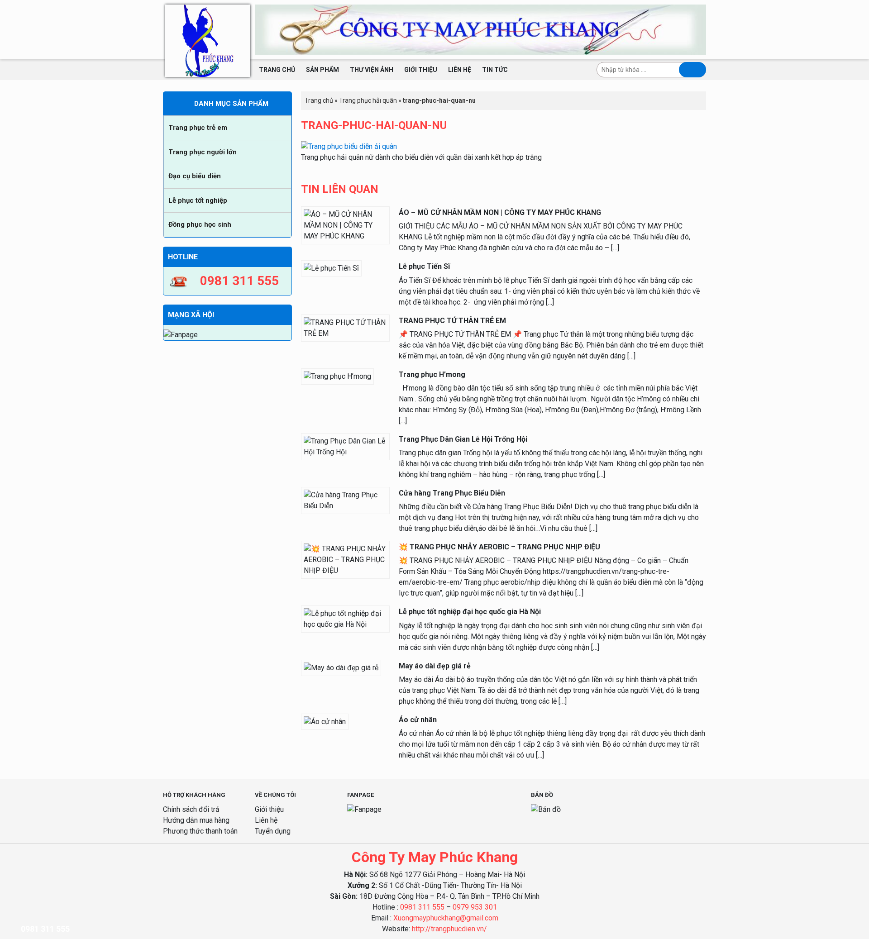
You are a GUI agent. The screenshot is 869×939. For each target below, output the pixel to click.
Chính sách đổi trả (191, 809)
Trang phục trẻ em (197, 128)
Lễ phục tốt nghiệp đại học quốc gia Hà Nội (470, 611)
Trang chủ (277, 69)
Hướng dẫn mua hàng (196, 820)
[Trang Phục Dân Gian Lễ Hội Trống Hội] (345, 446)
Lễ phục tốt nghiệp (197, 200)
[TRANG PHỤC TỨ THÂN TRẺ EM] (345, 327)
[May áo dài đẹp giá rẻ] (341, 667)
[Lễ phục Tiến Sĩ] (331, 268)
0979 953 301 (475, 907)
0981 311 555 (422, 907)
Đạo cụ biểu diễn (194, 176)
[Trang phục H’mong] (337, 376)
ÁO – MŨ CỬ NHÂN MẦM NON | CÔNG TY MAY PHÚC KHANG (500, 212)
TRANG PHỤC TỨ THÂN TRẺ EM (452, 320)
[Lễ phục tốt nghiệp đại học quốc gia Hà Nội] (345, 619)
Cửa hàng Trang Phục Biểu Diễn (452, 493)
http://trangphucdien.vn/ (449, 929)
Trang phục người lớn (202, 152)
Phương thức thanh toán (200, 831)
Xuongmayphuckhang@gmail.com (445, 918)
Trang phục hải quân (368, 100)
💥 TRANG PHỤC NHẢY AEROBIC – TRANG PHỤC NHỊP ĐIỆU (499, 547)
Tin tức (495, 69)
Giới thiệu (420, 69)
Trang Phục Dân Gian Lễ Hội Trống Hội (463, 439)
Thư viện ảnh (371, 69)
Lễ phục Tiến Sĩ (424, 266)
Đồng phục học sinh (199, 224)
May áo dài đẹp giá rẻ (435, 666)
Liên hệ (459, 69)
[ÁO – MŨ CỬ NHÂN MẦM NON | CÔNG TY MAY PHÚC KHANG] (345, 224)
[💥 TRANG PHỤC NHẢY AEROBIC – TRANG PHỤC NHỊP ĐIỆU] (345, 559)
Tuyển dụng (273, 831)
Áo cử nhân (418, 719)
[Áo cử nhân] (325, 721)
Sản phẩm (322, 69)
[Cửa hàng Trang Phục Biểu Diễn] (345, 500)
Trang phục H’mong (432, 374)
